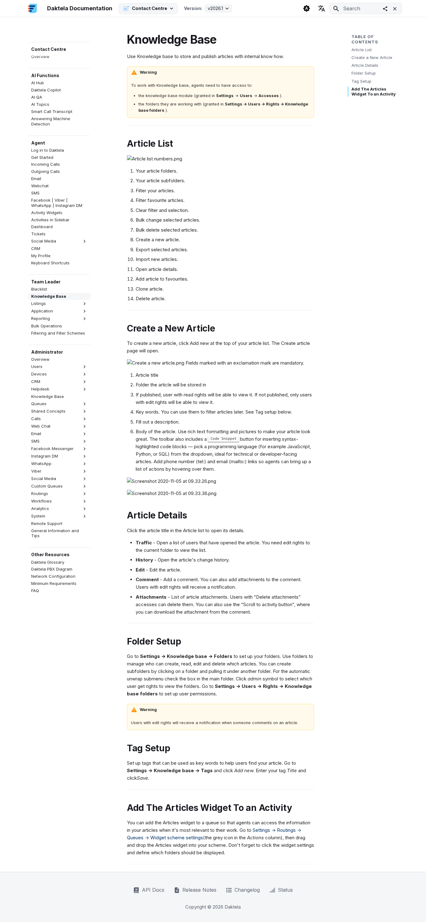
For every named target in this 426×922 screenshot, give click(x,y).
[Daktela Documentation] (32, 8)
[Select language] (321, 8)
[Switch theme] (306, 8)
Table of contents (364, 39)
